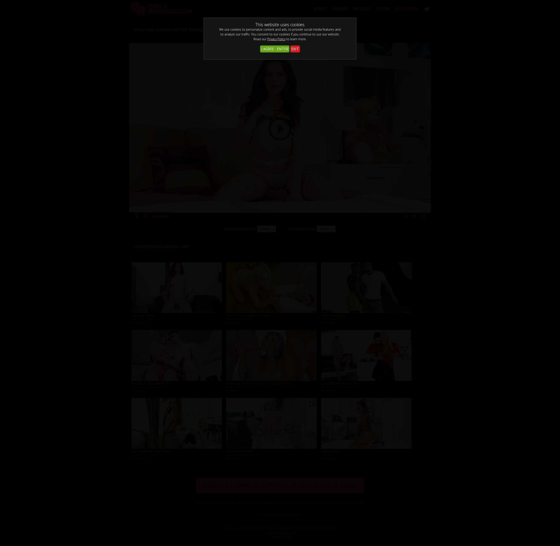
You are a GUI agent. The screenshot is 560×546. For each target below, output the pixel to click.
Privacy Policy (276, 39)
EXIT (295, 49)
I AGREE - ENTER (274, 49)
